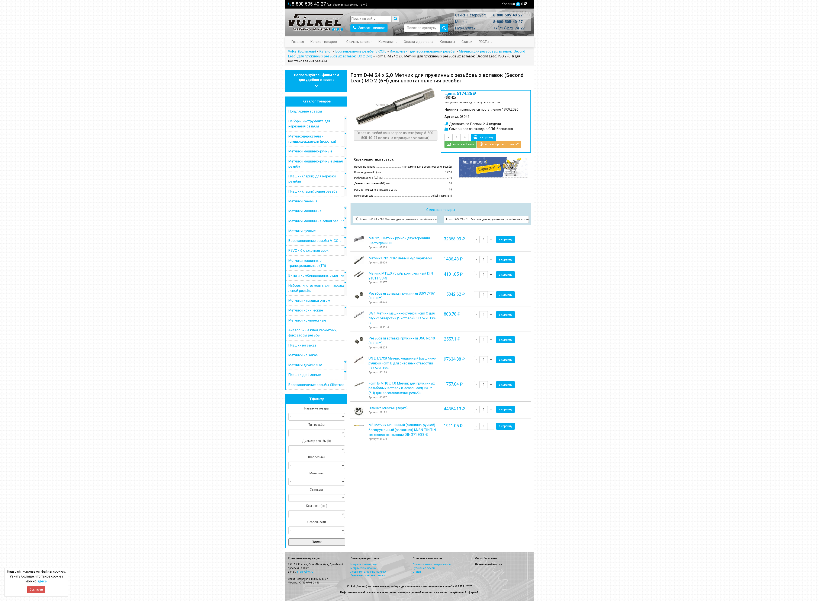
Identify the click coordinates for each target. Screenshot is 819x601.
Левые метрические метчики (368, 571)
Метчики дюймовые (305, 365)
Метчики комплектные (307, 320)
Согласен (36, 589)
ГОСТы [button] (484, 42)
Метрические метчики (364, 564)
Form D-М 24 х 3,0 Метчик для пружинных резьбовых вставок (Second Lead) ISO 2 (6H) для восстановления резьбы (399, 219)
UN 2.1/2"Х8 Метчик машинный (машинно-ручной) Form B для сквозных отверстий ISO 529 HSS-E (402, 363)
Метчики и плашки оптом (309, 300)
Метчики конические (305, 310)
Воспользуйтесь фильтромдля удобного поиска (316, 77)
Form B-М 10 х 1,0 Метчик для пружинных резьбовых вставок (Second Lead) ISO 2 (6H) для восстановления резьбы (402, 388)
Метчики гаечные (302, 201)
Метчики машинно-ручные (310, 151)
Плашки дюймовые (304, 375)
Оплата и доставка (418, 42)
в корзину (487, 137)
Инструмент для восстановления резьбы (422, 51)
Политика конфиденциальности (432, 564)
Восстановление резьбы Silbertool (316, 385)
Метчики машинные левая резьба (316, 221)
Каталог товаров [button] (324, 42)
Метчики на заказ (303, 355)
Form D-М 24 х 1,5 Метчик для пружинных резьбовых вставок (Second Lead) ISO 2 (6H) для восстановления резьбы (487, 219)
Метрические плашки (363, 568)
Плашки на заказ (302, 345)
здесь (42, 581)
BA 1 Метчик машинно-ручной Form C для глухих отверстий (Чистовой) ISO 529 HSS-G (402, 318)
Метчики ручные (302, 231)
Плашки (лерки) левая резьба (312, 191)
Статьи (467, 42)
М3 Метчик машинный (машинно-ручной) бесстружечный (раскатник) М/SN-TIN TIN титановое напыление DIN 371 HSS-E (402, 430)
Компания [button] (386, 42)
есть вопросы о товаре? (502, 144)
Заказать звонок (371, 28)
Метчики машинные (304, 211)
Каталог (325, 51)
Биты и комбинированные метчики (317, 275)
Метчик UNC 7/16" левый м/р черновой (400, 258)
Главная (297, 42)
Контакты (447, 42)
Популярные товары (305, 111)
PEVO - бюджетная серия (309, 250)
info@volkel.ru (304, 571)
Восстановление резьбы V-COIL (360, 51)
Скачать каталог (359, 42)
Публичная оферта (424, 568)
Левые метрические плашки (367, 575)
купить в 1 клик (463, 144)
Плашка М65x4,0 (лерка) (388, 408)
